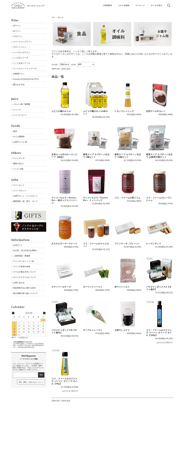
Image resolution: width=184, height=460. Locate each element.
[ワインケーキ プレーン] (128, 227)
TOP (53, 17)
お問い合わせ (19, 283)
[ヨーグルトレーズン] (96, 314)
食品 (15, 131)
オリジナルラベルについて (24, 277)
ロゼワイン (18, 36)
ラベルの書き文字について (24, 272)
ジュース (17, 109)
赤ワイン (17, 26)
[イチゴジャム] (128, 181)
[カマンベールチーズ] (65, 270)
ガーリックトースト (93, 287)
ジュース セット (20, 115)
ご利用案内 (107, 5)
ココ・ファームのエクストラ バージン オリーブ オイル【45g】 (64, 381)
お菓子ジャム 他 (20, 142)
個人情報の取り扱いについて (25, 293)
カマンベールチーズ (61, 287)
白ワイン (17, 31)
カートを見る (156, 5)
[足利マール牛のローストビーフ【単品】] (65, 138)
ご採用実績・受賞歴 (21, 256)
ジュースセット (19, 190)
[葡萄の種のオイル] (65, 95)
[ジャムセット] (96, 227)
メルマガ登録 (123, 5)
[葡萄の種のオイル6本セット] (96, 95)
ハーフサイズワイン (21, 52)
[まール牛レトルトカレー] (159, 95)
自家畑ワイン (19, 74)
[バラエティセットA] (159, 270)
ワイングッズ (19, 158)
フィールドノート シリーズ (24, 68)
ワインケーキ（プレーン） (127, 243)
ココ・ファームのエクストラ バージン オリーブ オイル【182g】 (159, 332)
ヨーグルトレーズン (93, 330)
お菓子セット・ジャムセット (25, 196)
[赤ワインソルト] (128, 270)
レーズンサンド (153, 243)
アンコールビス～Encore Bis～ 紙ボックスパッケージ (64, 200)
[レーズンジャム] (159, 181)
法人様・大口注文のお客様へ (25, 250)
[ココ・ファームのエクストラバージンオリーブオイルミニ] (65, 362)
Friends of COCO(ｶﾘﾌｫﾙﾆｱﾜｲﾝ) (26, 79)
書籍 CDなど (18, 163)
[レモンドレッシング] (128, 95)
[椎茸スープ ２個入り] (96, 138)
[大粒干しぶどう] (128, 314)
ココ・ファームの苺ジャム (127, 198)
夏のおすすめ (19, 84)
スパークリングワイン (22, 42)
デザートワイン (19, 47)
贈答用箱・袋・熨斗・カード (25, 201)
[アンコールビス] (96, 181)
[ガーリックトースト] (96, 270)
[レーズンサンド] (159, 227)
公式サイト (18, 245)
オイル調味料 (19, 136)
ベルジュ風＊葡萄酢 (21, 104)
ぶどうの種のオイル (61, 111)
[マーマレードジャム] (65, 227)
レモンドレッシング (124, 111)
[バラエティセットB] (65, 314)
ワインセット (19, 185)
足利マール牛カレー (156, 111)
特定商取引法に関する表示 (24, 288)
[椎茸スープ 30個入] (159, 138)
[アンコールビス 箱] (65, 181)
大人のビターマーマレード (64, 243)
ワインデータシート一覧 (23, 261)
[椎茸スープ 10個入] (128, 138)
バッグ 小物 (18, 169)
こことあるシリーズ (21, 63)
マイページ (140, 5)
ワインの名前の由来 (21, 266)
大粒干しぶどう (122, 330)
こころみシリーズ (20, 58)
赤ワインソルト (122, 287)
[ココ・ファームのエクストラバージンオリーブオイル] (159, 314)
